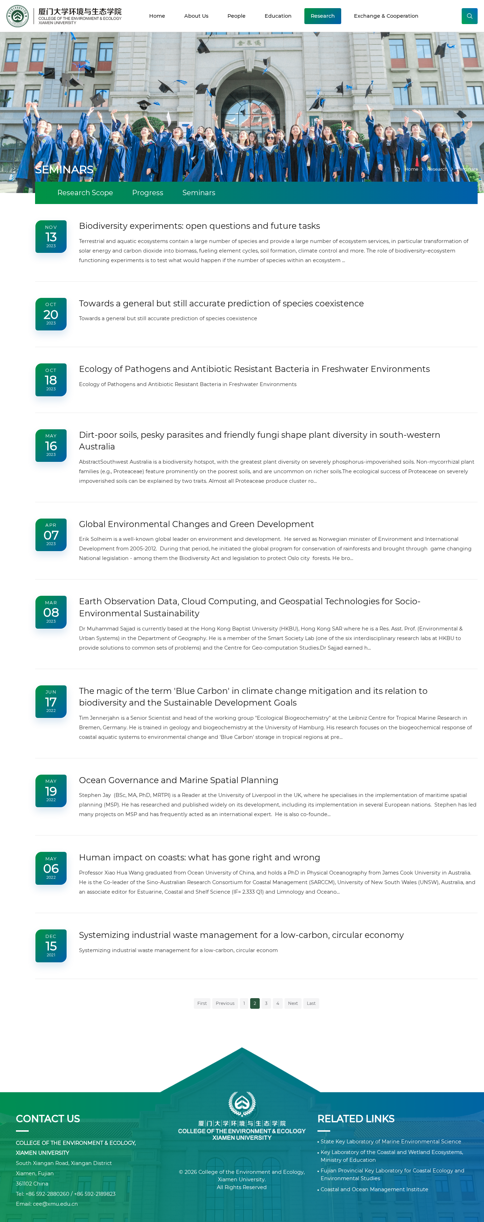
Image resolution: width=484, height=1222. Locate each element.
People (236, 16)
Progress (147, 192)
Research (323, 16)
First (202, 1003)
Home (157, 16)
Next (293, 1003)
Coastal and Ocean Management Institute (374, 1189)
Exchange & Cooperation (386, 16)
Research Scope (85, 192)
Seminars (467, 169)
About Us (196, 16)
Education (278, 16)
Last (311, 1003)
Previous (225, 1003)
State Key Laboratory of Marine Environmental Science (391, 1141)
